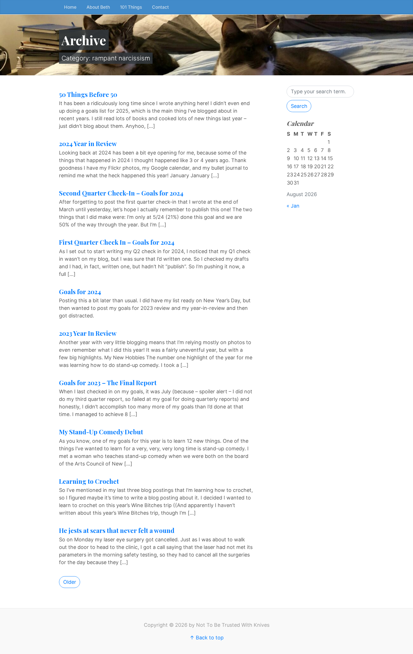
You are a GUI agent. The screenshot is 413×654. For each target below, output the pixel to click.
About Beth (98, 7)
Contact (160, 7)
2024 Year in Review (88, 143)
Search (299, 106)
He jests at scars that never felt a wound (116, 530)
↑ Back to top (207, 638)
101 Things (131, 7)
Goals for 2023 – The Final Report (107, 382)
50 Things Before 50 (88, 94)
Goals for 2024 (80, 291)
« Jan (293, 206)
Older (69, 582)
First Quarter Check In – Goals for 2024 (116, 242)
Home (70, 7)
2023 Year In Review (88, 333)
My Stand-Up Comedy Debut (101, 432)
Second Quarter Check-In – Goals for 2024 (121, 193)
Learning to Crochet (89, 481)
